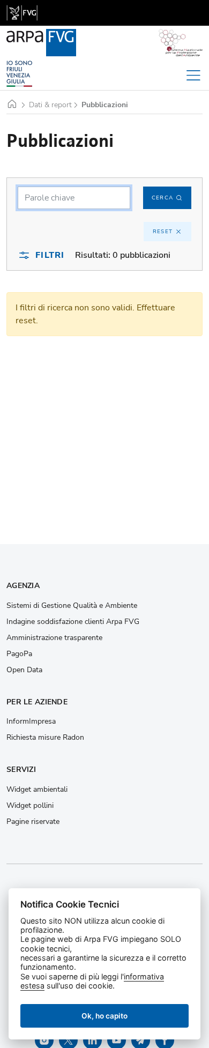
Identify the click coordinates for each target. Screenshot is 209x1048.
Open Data (24, 670)
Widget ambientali (37, 789)
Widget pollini (30, 805)
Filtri (49, 255)
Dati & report (50, 105)
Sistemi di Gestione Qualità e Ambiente (71, 605)
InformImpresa (31, 721)
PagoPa (19, 654)
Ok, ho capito (104, 1016)
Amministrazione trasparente (54, 638)
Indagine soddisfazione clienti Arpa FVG (72, 622)
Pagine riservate (32, 821)
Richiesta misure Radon (45, 737)
